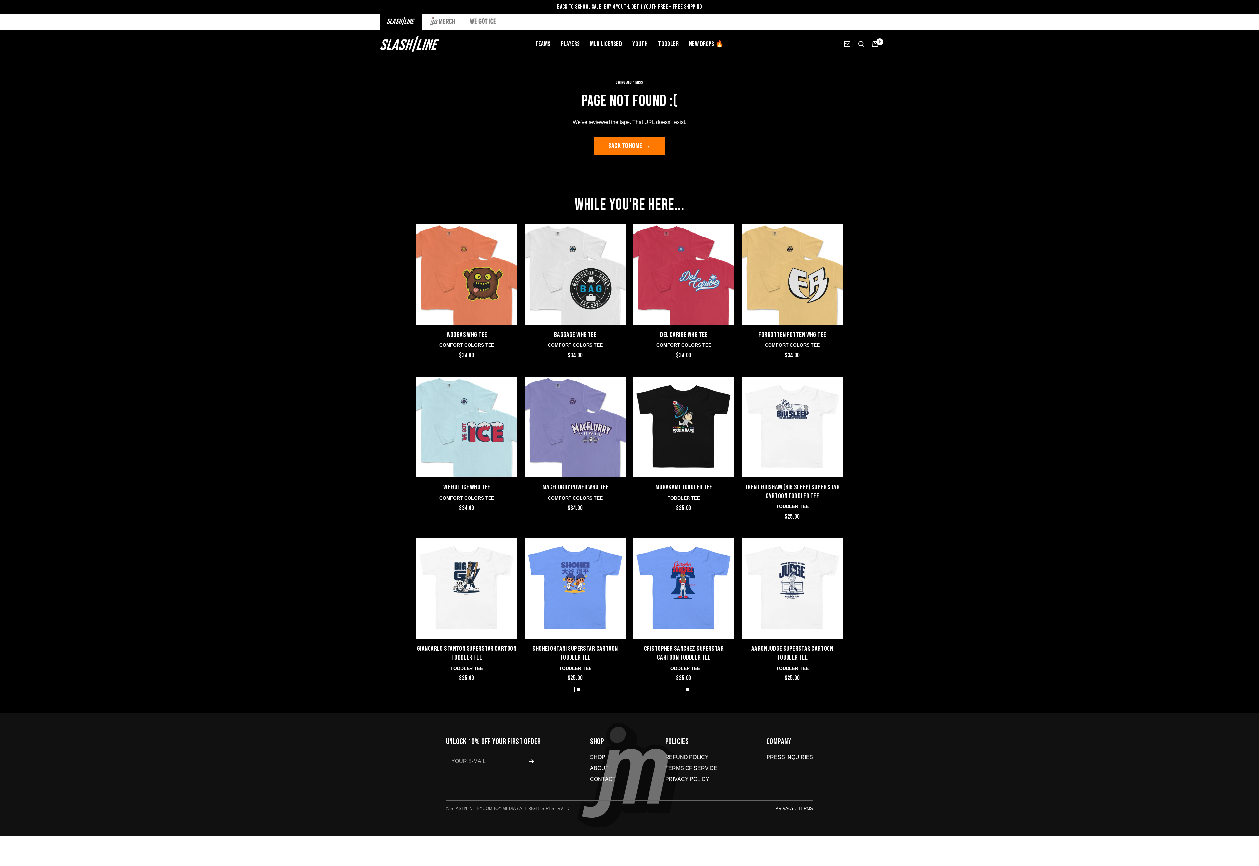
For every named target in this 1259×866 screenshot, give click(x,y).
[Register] (531, 761)
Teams (542, 44)
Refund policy (687, 757)
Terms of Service (691, 768)
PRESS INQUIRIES (790, 757)
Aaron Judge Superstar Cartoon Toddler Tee (792, 653)
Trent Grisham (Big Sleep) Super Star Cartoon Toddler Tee (792, 491)
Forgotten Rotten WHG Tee (792, 335)
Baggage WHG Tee (575, 335)
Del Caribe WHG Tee (684, 335)
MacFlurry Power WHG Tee (575, 487)
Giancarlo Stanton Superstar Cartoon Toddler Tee (466, 653)
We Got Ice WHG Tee (466, 487)
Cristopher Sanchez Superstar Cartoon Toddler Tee (684, 653)
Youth (640, 44)
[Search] (861, 44)
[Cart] (875, 44)
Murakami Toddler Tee (683, 487)
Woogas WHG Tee (467, 335)
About (599, 768)
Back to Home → (629, 146)
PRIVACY (784, 808)
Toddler (668, 44)
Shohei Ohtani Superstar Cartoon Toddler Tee (575, 653)
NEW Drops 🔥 (706, 44)
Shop (597, 757)
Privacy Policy (687, 779)
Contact (603, 779)
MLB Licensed (606, 44)
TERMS (805, 808)
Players (570, 44)
